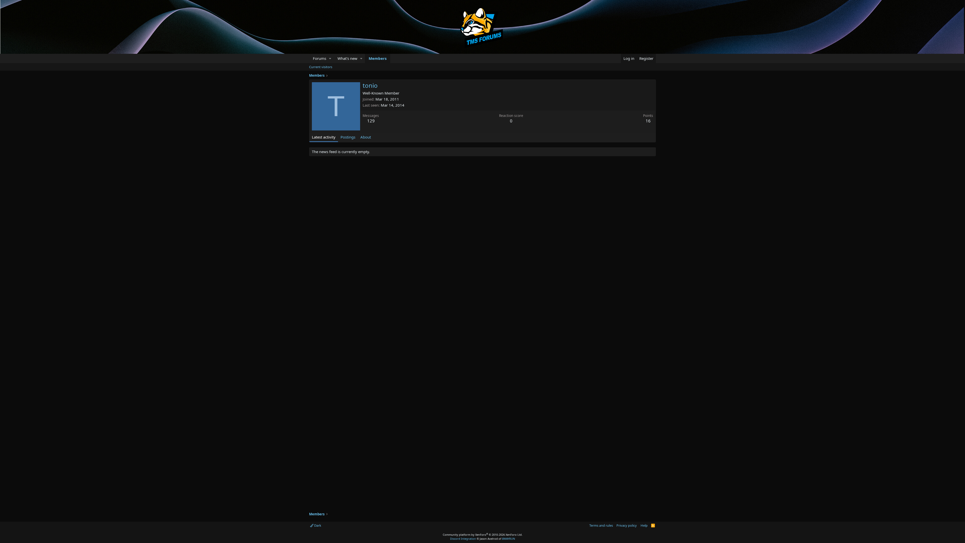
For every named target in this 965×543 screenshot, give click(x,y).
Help (644, 525)
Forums (319, 58)
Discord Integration (463, 538)
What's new (347, 58)
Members (378, 58)
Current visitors (320, 67)
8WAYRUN (508, 538)
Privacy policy (626, 525)
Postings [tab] (348, 137)
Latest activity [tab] (323, 137)
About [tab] (365, 137)
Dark (317, 525)
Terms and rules (601, 525)
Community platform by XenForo (482, 534)
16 (648, 121)
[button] (330, 58)
